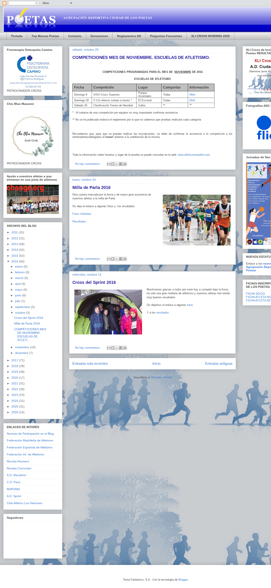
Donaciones (99, 36)
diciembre (22, 353)
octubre (20, 312)
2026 (15, 412)
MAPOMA (13, 489)
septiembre (23, 307)
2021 (15, 383)
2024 (15, 400)
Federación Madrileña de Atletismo (30, 440)
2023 (15, 395)
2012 (15, 238)
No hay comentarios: (88, 163)
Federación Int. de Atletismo (25, 454)
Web (192, 94)
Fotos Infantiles (81, 213)
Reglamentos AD (129, 36)
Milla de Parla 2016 (91, 187)
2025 (15, 406)
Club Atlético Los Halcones (24, 503)
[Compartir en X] (117, 164)
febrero (20, 272)
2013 (15, 244)
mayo (19, 289)
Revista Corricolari (19, 468)
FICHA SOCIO (255, 293)
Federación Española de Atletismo (30, 447)
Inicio (156, 363)
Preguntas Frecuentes (166, 36)
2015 (15, 255)
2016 (15, 261)
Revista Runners (18, 461)
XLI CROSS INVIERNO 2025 (210, 36)
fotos (190, 304)
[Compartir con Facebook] (121, 164)
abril (18, 284)
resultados (162, 312)
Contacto (75, 36)
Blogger (183, 579)
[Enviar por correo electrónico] (109, 164)
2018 (15, 366)
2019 (15, 371)
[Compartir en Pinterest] (125, 164)
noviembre (22, 347)
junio (18, 295)
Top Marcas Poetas (45, 36)
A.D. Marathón (16, 475)
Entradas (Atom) (161, 377)
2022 (15, 389)
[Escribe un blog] (113, 164)
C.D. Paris (13, 482)
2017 (15, 360)
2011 (15, 232)
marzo (19, 278)
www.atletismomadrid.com (194, 154)
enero (19, 266)
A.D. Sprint (14, 496)
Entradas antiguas (218, 363)
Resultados (79, 221)
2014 (15, 249)
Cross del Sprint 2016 (94, 282)
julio (18, 301)
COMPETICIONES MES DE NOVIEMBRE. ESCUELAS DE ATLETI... (30, 334)
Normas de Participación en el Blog (30, 433)
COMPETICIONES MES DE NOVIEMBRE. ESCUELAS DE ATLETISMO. (141, 57)
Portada (16, 36)
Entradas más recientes (90, 363)
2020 (15, 377)
